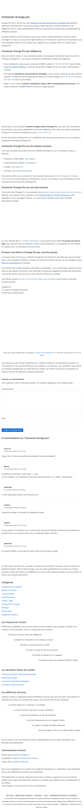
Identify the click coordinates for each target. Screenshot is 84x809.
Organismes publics (10, 615)
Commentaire (8, 389)
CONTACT (38, 795)
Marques (5, 608)
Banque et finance (9, 590)
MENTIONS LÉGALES (24, 795)
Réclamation (7, 611)
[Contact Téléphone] (18, 6)
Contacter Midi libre (20, 762)
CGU (46, 795)
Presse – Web (7, 601)
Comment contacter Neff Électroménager (19, 674)
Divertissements (8, 597)
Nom (4, 418)
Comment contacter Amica (13, 685)
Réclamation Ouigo (9, 678)
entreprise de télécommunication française (48, 23)
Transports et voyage (10, 604)
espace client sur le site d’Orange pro (55, 195)
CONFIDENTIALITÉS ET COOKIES (63, 795)
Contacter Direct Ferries (28, 758)
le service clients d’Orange (15, 67)
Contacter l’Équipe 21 (21, 755)
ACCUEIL (10, 795)
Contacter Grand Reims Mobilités (15, 681)
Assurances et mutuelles (12, 587)
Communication (8, 594)
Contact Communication (43, 353)
